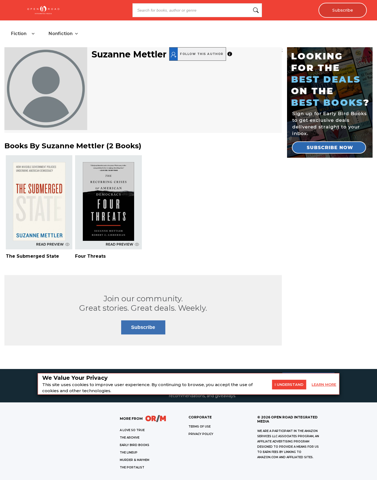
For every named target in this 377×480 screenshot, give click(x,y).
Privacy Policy (201, 434)
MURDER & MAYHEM (134, 460)
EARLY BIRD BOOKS (134, 445)
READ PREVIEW (50, 244)
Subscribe (342, 10)
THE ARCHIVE (129, 437)
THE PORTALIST (132, 467)
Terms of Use (200, 426)
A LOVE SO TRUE (132, 430)
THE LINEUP (128, 452)
